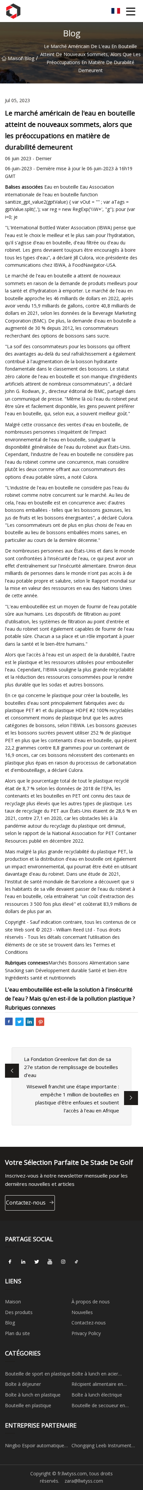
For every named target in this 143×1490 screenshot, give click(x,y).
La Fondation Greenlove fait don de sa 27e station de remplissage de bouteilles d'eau (71, 1067)
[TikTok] (76, 1262)
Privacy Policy (86, 1333)
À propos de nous (91, 1301)
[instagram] (63, 1262)
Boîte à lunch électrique (97, 1395)
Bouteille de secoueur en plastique (98, 1406)
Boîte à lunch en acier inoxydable (95, 1374)
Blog (29, 58)
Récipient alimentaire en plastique (97, 1385)
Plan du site (17, 1333)
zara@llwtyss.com (84, 1481)
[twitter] (37, 1262)
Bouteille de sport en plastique (38, 1373)
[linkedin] (23, 1262)
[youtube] (50, 1262)
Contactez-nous (26, 1202)
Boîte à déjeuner (23, 1384)
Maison (14, 58)
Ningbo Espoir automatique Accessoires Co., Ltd (34, 1446)
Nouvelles (82, 1312)
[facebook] (10, 1262)
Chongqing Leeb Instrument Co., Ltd (101, 1446)
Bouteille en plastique (28, 1405)
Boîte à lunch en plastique (33, 1395)
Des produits (19, 1312)
